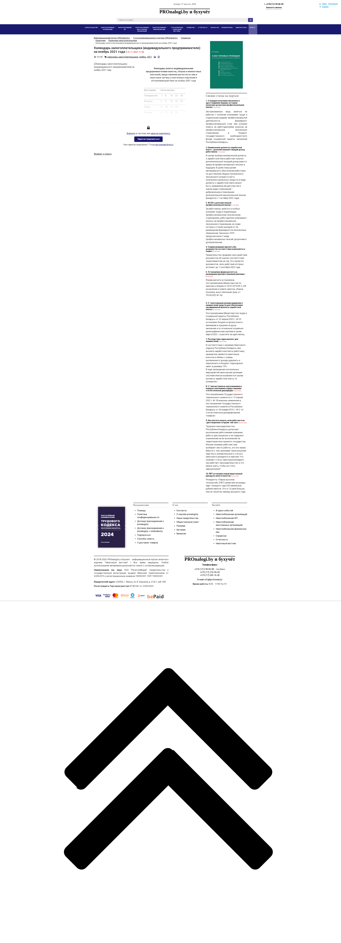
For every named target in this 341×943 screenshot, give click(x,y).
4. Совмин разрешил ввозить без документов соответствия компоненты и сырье (225, 249)
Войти (324, 4)
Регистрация (333, 4)
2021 (149, 57)
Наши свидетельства (187, 518)
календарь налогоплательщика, (123, 57)
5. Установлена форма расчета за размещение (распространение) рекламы (225, 273)
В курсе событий (224, 510)
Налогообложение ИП (227, 518)
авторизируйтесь (164, 144)
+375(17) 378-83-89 (274, 4)
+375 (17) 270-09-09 (210, 572)
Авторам (180, 529)
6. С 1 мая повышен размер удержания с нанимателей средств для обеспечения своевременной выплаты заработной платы (224, 306)
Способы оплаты (145, 539)
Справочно (221, 536)
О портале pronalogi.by (187, 514)
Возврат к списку (103, 154)
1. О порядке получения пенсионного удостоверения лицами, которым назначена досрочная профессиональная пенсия (225, 104)
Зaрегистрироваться (148, 139)
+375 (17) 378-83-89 (204, 569)
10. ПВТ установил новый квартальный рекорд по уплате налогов (224, 475)
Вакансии (181, 533)
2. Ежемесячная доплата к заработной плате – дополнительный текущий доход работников (225, 149)
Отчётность (222, 539)
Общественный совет (187, 522)
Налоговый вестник (226, 543)
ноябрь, (143, 57)
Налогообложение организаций (231, 514)
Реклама (180, 526)
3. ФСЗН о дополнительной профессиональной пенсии (218, 204)
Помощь (141, 510)
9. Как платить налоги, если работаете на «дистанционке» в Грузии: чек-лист (225, 421)
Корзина (325, 7)
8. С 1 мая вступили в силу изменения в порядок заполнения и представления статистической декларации (224, 388)
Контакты (181, 510)
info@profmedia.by (213, 579)
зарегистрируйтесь (160, 133)
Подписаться (144, 535)
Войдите (131, 133)
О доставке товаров (147, 542)
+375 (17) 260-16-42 (210, 575)
